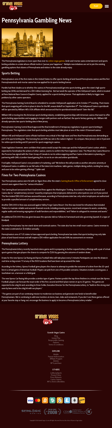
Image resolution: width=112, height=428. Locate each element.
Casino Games (56, 379)
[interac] (82, 400)
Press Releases (56, 377)
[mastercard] (38, 400)
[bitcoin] (45, 400)
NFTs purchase (56, 363)
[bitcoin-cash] (52, 400)
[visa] (30, 400)
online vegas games (56, 61)
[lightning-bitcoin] (60, 400)
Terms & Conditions (56, 344)
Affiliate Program (56, 359)
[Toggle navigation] (106, 6)
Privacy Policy (56, 375)
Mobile (56, 354)
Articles (56, 361)
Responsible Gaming (56, 340)
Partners (56, 342)
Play (96, 6)
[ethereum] (74, 400)
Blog (56, 336)
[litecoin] (67, 400)
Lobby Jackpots (56, 373)
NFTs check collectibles (56, 381)
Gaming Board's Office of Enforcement (77, 181)
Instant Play (56, 338)
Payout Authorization (56, 356)
